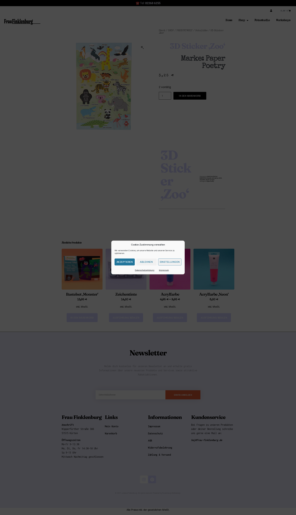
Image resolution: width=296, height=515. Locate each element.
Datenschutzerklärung (144, 270)
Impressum (164, 270)
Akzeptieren (125, 261)
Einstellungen (170, 261)
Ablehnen (146, 261)
